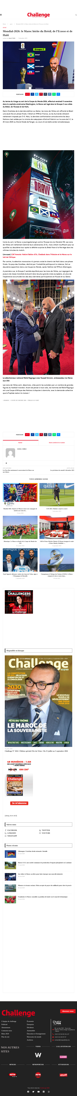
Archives (30, 1047)
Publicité (4, 1031)
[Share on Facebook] (32, 101)
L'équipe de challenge (8, 1028)
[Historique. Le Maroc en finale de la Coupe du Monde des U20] (20, 534)
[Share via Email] (58, 101)
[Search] (76, 15)
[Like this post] (28, 101)
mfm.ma (12, 1071)
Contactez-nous (6, 1037)
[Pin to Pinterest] (41, 101)
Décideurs (30, 1034)
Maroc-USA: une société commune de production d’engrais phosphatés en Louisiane (45, 869)
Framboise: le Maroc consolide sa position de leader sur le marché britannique (43, 904)
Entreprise (30, 1031)
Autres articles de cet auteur (57, 449)
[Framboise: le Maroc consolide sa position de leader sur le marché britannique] (10, 906)
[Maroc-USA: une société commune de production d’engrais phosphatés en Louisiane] (10, 872)
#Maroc (6, 407)
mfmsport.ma (38, 1071)
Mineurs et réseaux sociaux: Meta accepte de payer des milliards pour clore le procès (44, 892)
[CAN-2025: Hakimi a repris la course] (56, 501)
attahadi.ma (63, 1071)
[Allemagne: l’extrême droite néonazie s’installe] (10, 861)
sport (11, 31)
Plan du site (5, 1044)
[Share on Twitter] (36, 101)
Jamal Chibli (12, 45)
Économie (30, 1028)
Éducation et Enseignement (36, 1041)
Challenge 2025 (44, 1095)
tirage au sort (33, 407)
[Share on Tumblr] (45, 101)
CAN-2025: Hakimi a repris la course (56, 515)
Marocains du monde (34, 1044)
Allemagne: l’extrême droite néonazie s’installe (32, 858)
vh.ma (38, 1053)
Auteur (20, 449)
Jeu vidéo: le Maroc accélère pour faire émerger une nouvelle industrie (40, 881)
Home (4, 31)
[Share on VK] (49, 101)
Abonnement (5, 1034)
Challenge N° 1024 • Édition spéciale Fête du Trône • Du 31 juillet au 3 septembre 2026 (36, 758)
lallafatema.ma (63, 1053)
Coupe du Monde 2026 (18, 407)
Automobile (31, 1037)
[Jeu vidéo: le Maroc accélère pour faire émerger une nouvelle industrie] (10, 884)
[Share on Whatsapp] (54, 101)
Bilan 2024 (5, 1041)
